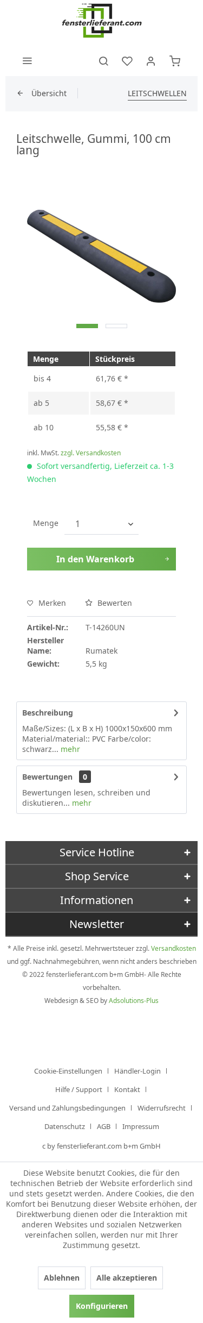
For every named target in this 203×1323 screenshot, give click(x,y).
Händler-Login (137, 1071)
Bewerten (113, 603)
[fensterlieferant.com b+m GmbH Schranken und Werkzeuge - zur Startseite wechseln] (101, 21)
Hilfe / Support (78, 1089)
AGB (103, 1126)
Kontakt (127, 1089)
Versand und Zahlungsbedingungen (67, 1108)
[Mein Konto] (151, 60)
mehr (69, 749)
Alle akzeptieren (126, 1277)
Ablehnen (62, 1277)
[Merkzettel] (127, 60)
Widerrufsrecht (161, 1108)
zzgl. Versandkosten (91, 452)
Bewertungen (47, 777)
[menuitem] (27, 60)
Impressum (140, 1126)
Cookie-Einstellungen (68, 1071)
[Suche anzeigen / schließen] (103, 60)
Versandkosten (173, 948)
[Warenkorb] (175, 60)
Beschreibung (47, 712)
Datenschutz (64, 1126)
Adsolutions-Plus (134, 1000)
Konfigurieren (102, 1306)
